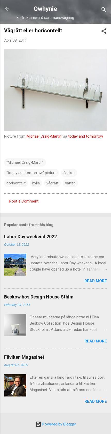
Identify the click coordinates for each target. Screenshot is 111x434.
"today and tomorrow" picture (31, 172)
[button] (104, 32)
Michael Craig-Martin (44, 136)
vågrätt (52, 183)
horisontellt (16, 183)
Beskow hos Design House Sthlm (39, 297)
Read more (95, 281)
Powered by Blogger (58, 424)
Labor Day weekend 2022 (30, 236)
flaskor (69, 172)
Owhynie (45, 8)
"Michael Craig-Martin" (25, 162)
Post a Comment (23, 201)
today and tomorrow (85, 136)
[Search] (104, 10)
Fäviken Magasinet (24, 357)
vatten (70, 183)
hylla (36, 183)
